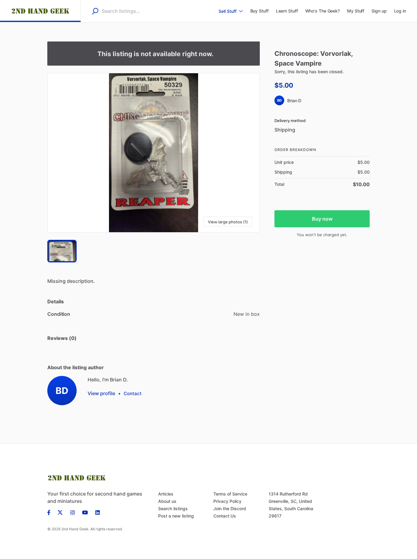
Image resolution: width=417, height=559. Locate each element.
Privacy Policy (227, 501)
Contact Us (224, 515)
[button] (153, 152)
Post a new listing (176, 515)
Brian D (294, 100)
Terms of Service (230, 493)
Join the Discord (229, 508)
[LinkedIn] (97, 512)
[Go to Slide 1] (62, 251)
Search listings (173, 508)
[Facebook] (50, 512)
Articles (165, 493)
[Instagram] (72, 512)
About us (167, 501)
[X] (60, 512)
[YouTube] (85, 512)
